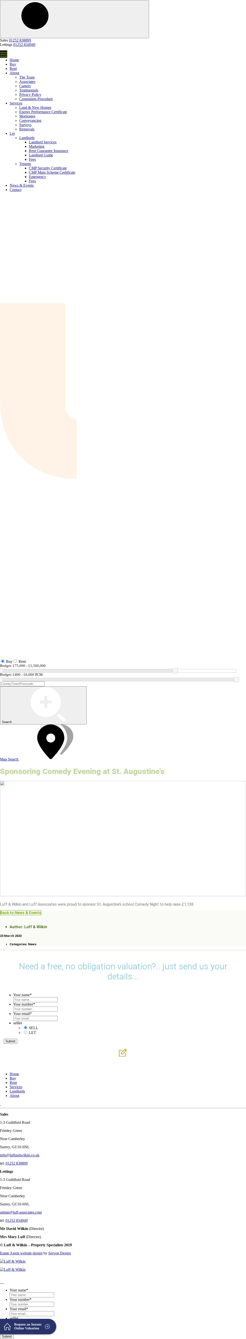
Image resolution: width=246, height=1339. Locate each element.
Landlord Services (42, 142)
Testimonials (28, 90)
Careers (25, 86)
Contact (15, 190)
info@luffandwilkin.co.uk (19, 1155)
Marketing (36, 146)
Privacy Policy (30, 94)
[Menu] (3, 54)
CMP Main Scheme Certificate (52, 172)
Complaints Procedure (36, 99)
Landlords (27, 138)
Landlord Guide (41, 155)
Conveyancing (30, 120)
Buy (13, 64)
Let (12, 133)
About (14, 73)
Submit (10, 1041)
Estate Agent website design (21, 1253)
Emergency (37, 177)
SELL (33, 1028)
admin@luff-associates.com (21, 1212)
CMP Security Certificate (48, 168)
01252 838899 (20, 40)
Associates (27, 82)
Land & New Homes (35, 107)
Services (16, 103)
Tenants (25, 164)
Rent (13, 69)
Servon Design (59, 1253)
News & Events (22, 185)
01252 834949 (24, 45)
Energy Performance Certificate (43, 112)
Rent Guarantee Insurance (48, 151)
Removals (26, 129)
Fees (32, 159)
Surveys (25, 125)
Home (14, 60)
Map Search (9, 759)
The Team (27, 77)
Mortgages (27, 116)
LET (32, 1033)
